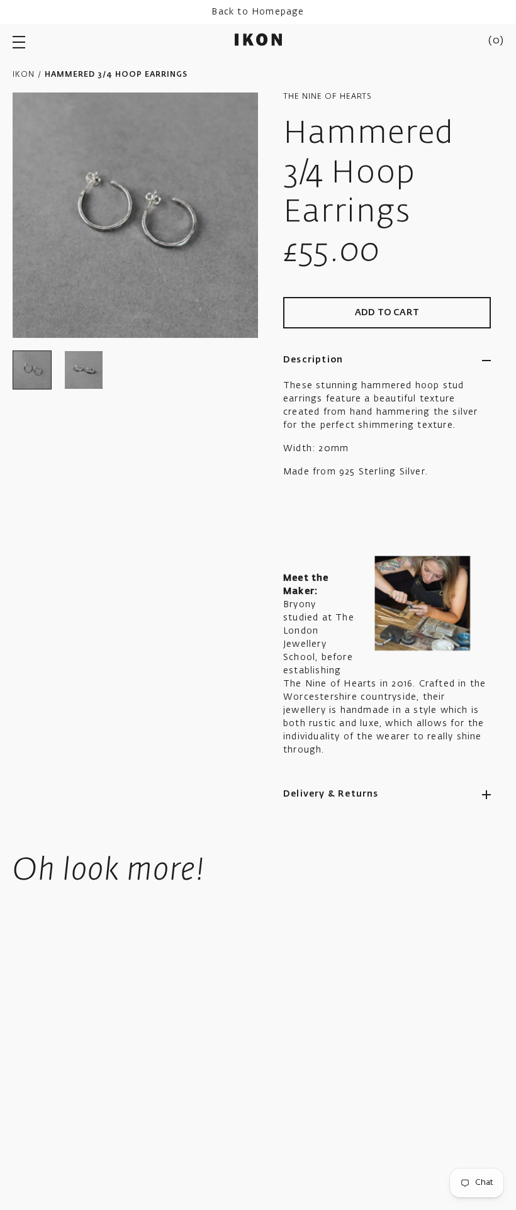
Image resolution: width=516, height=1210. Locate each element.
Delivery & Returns (331, 794)
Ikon (24, 75)
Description (313, 360)
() (495, 41)
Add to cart (387, 312)
